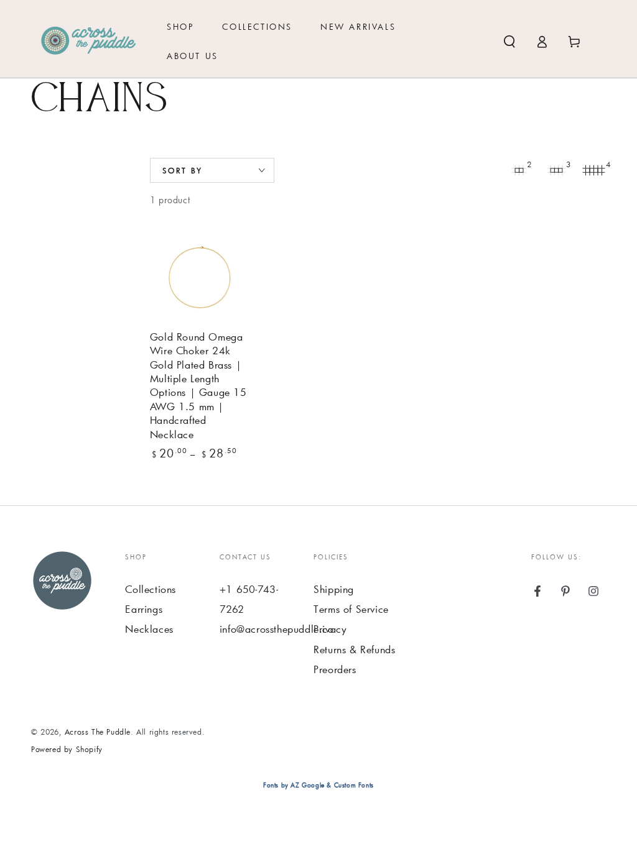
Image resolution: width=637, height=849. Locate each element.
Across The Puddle (98, 732)
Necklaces (149, 628)
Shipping (334, 588)
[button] (509, 41)
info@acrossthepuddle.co (277, 628)
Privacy (330, 628)
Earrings (143, 608)
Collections (150, 588)
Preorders (335, 669)
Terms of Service (351, 608)
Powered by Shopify (67, 749)
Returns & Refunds (354, 649)
